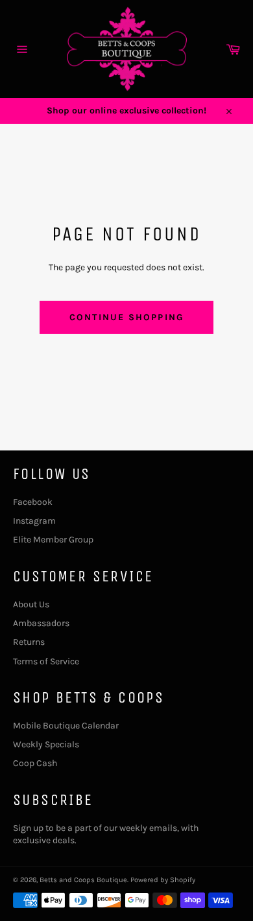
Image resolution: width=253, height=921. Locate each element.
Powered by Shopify (162, 880)
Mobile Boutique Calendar (66, 725)
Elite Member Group (53, 539)
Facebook (33, 501)
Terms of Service (46, 661)
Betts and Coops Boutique (83, 880)
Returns (29, 641)
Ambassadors (41, 623)
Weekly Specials (46, 744)
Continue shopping (126, 317)
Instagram (34, 520)
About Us (31, 604)
